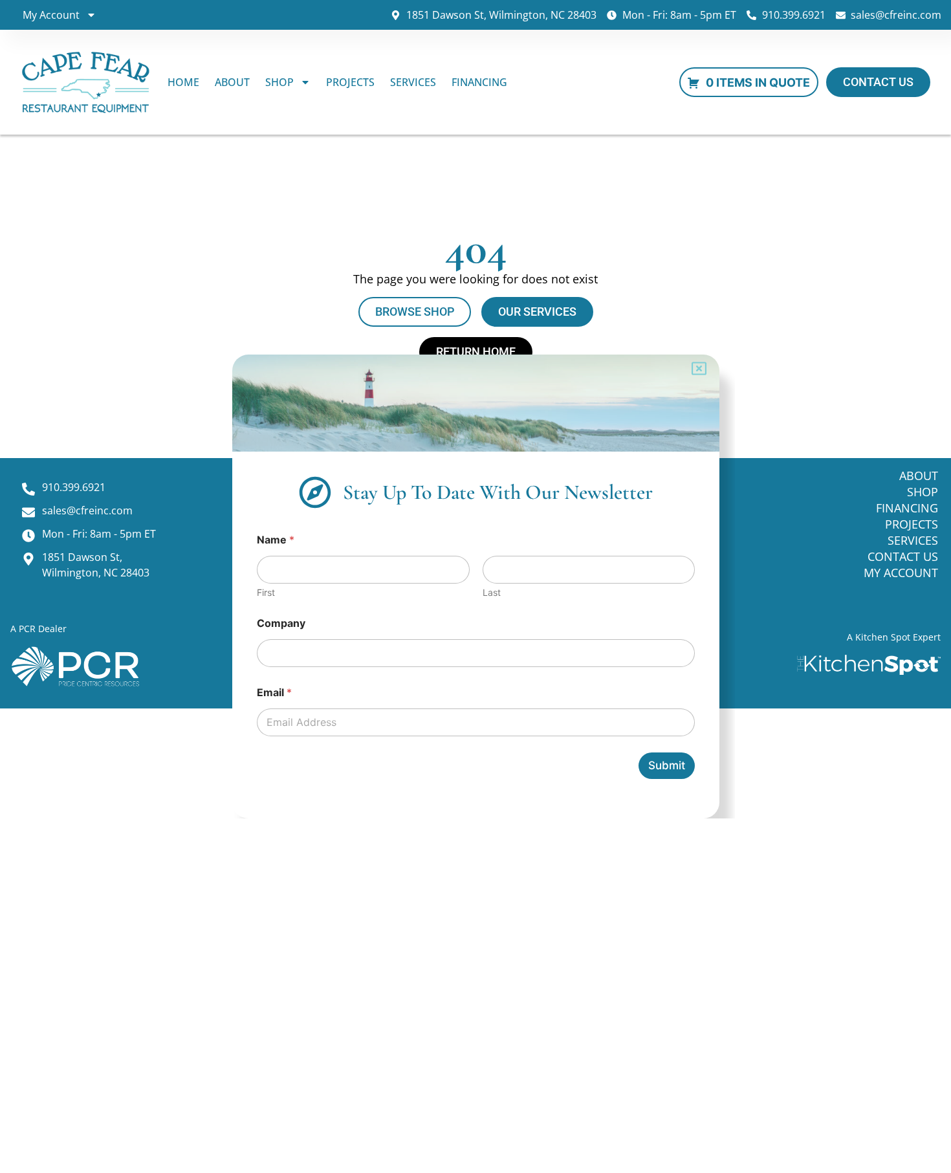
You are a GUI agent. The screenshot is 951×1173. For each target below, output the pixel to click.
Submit (666, 765)
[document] (475, 586)
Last (491, 592)
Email (273, 692)
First (265, 592)
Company (280, 623)
